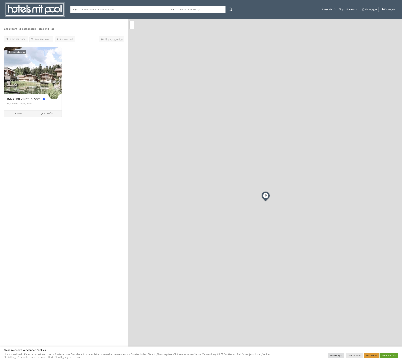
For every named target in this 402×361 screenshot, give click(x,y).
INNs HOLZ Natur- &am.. (25, 99)
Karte (19, 113)
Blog (341, 9)
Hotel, (29, 103)
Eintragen (389, 9)
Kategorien (327, 9)
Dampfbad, (13, 103)
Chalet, (23, 103)
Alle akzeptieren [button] (388, 355)
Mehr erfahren (354, 355)
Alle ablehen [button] (371, 355)
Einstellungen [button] (336, 355)
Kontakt (350, 9)
